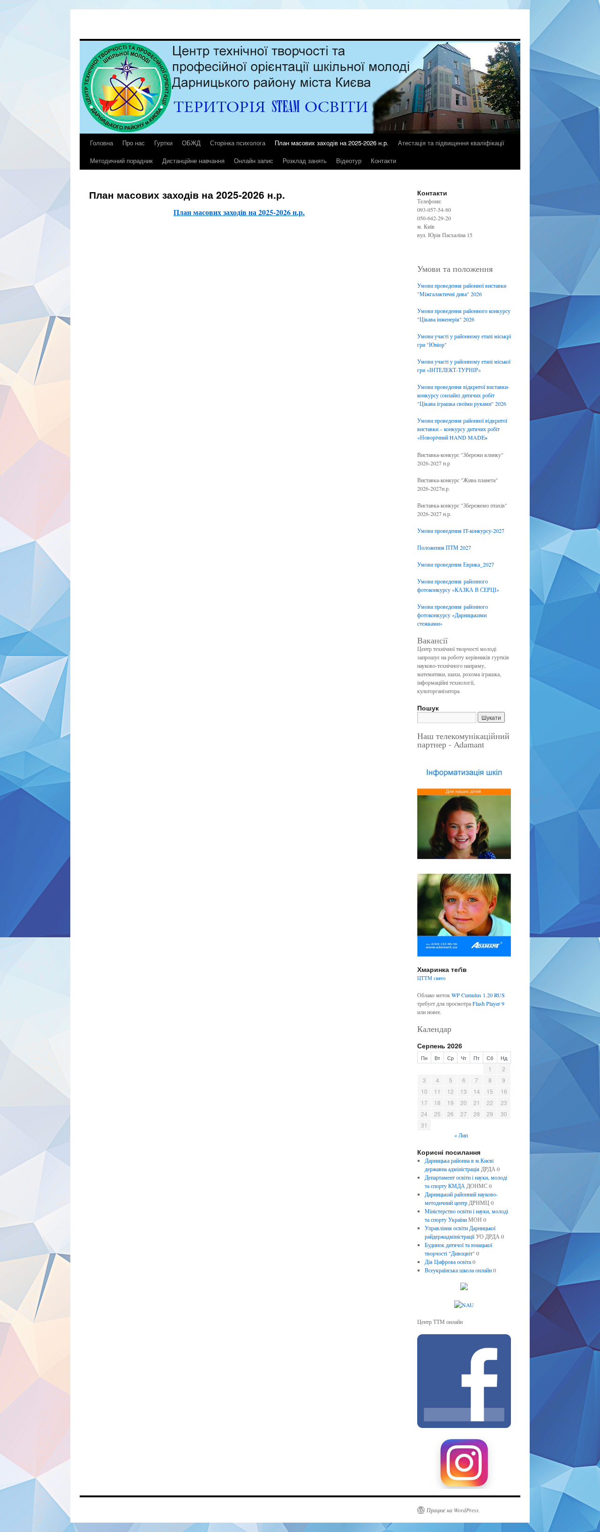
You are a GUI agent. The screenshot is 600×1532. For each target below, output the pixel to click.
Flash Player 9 (488, 1003)
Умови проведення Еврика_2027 (455, 564)
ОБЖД (191, 142)
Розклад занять (305, 160)
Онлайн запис (253, 160)
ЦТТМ (424, 978)
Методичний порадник (121, 160)
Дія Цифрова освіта (448, 1261)
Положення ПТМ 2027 (444, 547)
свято (440, 978)
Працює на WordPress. (453, 1510)
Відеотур (348, 160)
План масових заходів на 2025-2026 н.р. (332, 142)
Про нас (133, 142)
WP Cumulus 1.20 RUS (478, 995)
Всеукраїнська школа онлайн (458, 1270)
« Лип (461, 1135)
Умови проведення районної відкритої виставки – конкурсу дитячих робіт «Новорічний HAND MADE (462, 429)
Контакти (383, 160)
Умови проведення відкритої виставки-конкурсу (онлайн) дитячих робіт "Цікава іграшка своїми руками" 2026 (463, 395)
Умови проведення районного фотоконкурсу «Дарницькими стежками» (452, 615)
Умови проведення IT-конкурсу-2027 (460, 530)
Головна (101, 142)
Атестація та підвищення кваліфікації (451, 142)
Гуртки (163, 142)
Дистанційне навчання (193, 160)
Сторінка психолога (237, 142)
